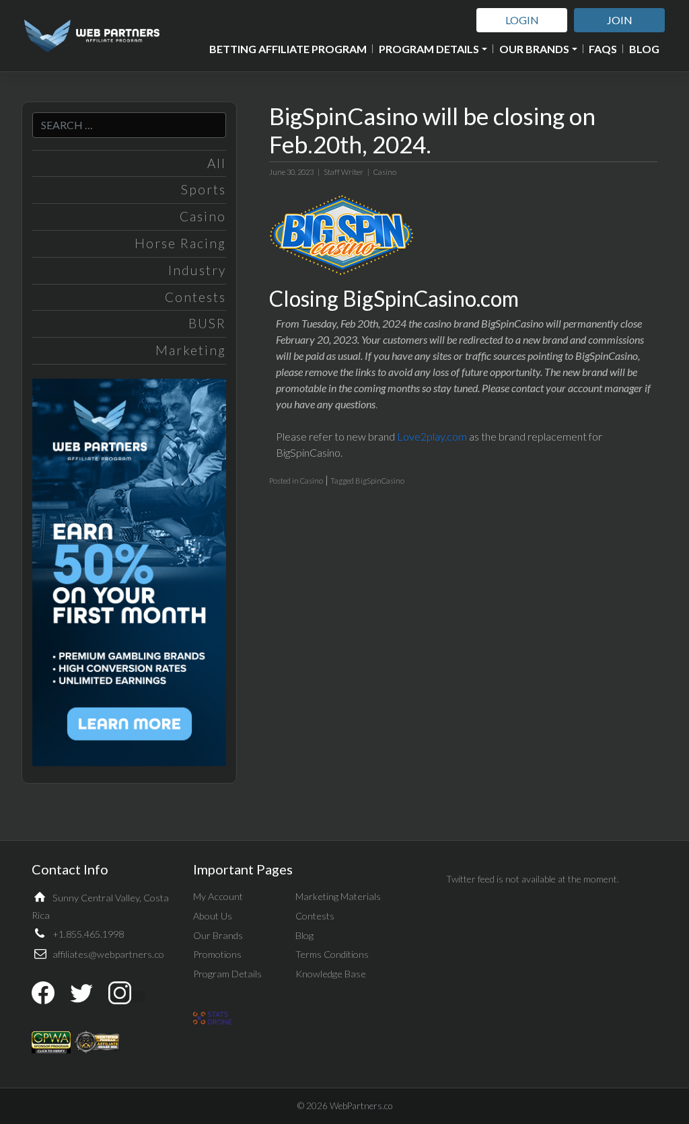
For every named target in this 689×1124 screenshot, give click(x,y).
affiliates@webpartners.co (108, 954)
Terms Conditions (332, 954)
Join (619, 19)
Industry (197, 270)
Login (522, 19)
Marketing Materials (338, 896)
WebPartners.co (361, 1105)
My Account (218, 896)
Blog (644, 48)
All (216, 163)
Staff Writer (343, 171)
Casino (203, 216)
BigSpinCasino (379, 480)
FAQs (603, 48)
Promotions (217, 954)
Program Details (429, 48)
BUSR (207, 323)
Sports (203, 189)
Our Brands (534, 48)
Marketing (190, 350)
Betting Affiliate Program (288, 48)
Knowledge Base (330, 973)
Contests (195, 297)
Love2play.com (432, 436)
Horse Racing (180, 243)
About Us (212, 916)
